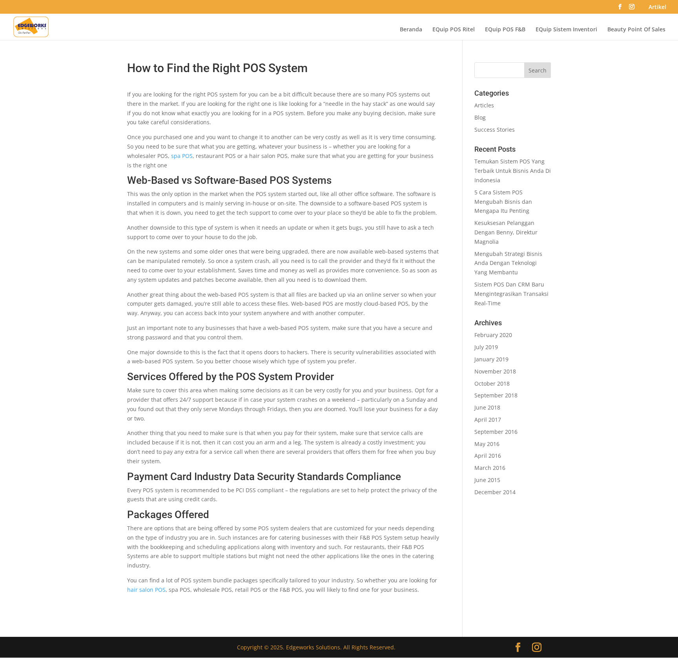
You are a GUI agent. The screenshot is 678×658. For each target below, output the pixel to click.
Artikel (657, 7)
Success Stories (494, 129)
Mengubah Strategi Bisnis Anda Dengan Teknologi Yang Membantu (508, 263)
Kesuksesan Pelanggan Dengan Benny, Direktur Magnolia (506, 232)
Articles (484, 105)
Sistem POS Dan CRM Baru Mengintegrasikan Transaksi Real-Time (511, 294)
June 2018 (487, 407)
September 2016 (496, 431)
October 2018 (492, 383)
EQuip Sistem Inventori (566, 30)
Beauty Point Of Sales (636, 30)
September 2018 (496, 395)
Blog (480, 117)
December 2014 (495, 492)
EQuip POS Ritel (453, 30)
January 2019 (491, 359)
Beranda (411, 30)
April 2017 (487, 419)
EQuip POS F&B (505, 30)
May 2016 (486, 444)
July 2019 (486, 347)
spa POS (182, 156)
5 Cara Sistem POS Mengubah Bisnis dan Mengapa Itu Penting (503, 202)
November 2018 (495, 371)
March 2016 (489, 467)
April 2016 (487, 455)
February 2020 (493, 335)
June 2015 (487, 480)
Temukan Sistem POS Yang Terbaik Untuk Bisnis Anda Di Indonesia (512, 171)
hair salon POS (146, 589)
